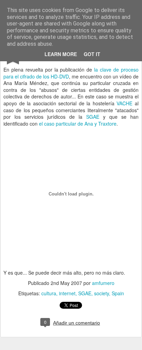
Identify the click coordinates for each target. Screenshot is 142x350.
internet (67, 293)
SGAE (92, 116)
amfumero (103, 282)
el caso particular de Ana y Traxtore (77, 123)
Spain (118, 293)
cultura (48, 293)
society (101, 293)
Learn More (60, 54)
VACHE (124, 103)
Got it (92, 54)
